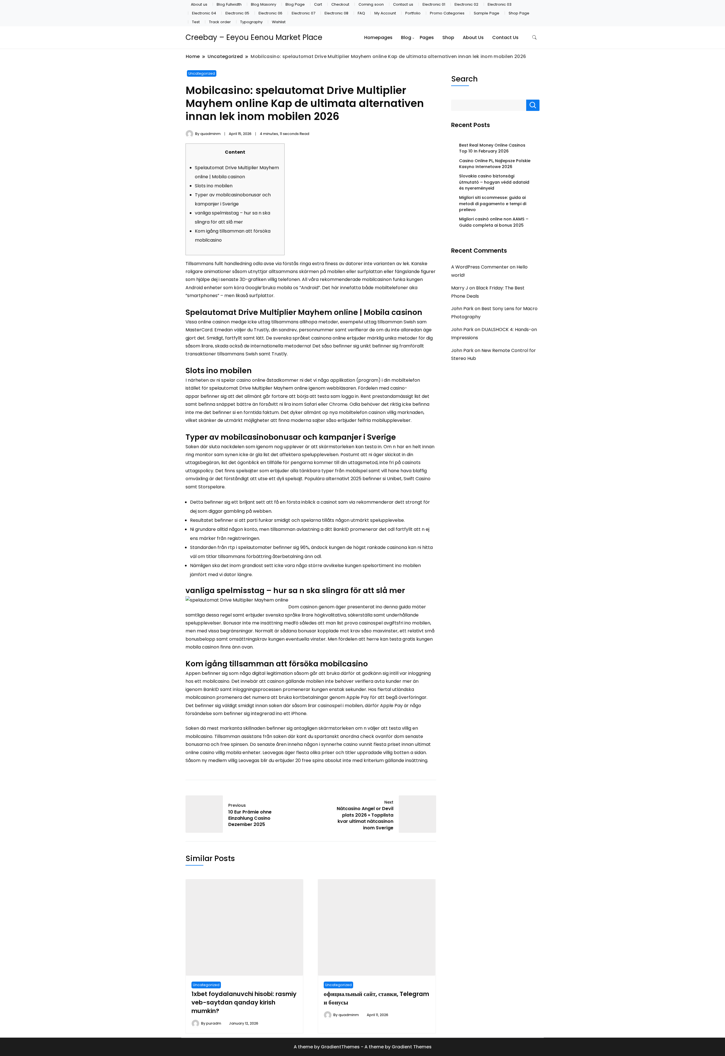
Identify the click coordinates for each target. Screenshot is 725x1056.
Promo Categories (447, 13)
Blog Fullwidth (229, 4)
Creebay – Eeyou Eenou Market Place (253, 37)
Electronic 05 (237, 13)
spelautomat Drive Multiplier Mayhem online (258, 388)
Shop (448, 37)
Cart (318, 4)
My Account (385, 13)
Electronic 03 (499, 4)
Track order (220, 22)
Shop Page (519, 13)
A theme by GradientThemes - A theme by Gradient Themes (363, 1047)
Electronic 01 (434, 4)
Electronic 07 (303, 13)
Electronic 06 (270, 13)
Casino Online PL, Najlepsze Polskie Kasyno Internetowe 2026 (494, 163)
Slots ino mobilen (214, 186)
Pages (427, 37)
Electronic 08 (336, 13)
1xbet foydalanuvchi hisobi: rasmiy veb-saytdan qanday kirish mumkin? (244, 1002)
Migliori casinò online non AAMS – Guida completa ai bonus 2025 (493, 222)
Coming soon (371, 4)
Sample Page (486, 13)
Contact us (403, 4)
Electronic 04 (204, 13)
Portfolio (413, 13)
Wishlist (278, 22)
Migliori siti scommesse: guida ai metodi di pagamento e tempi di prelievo (492, 204)
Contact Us (505, 37)
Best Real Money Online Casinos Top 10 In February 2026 (492, 148)
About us (199, 4)
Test (196, 22)
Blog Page (295, 4)
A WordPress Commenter (480, 267)
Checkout (340, 4)
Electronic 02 (466, 4)
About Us (473, 37)
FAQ (361, 13)
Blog (406, 37)
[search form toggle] (534, 37)
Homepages (378, 37)
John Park (462, 308)
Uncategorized (201, 73)
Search (464, 78)
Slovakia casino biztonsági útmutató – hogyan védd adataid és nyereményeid (494, 182)
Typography (251, 22)
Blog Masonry (263, 4)
